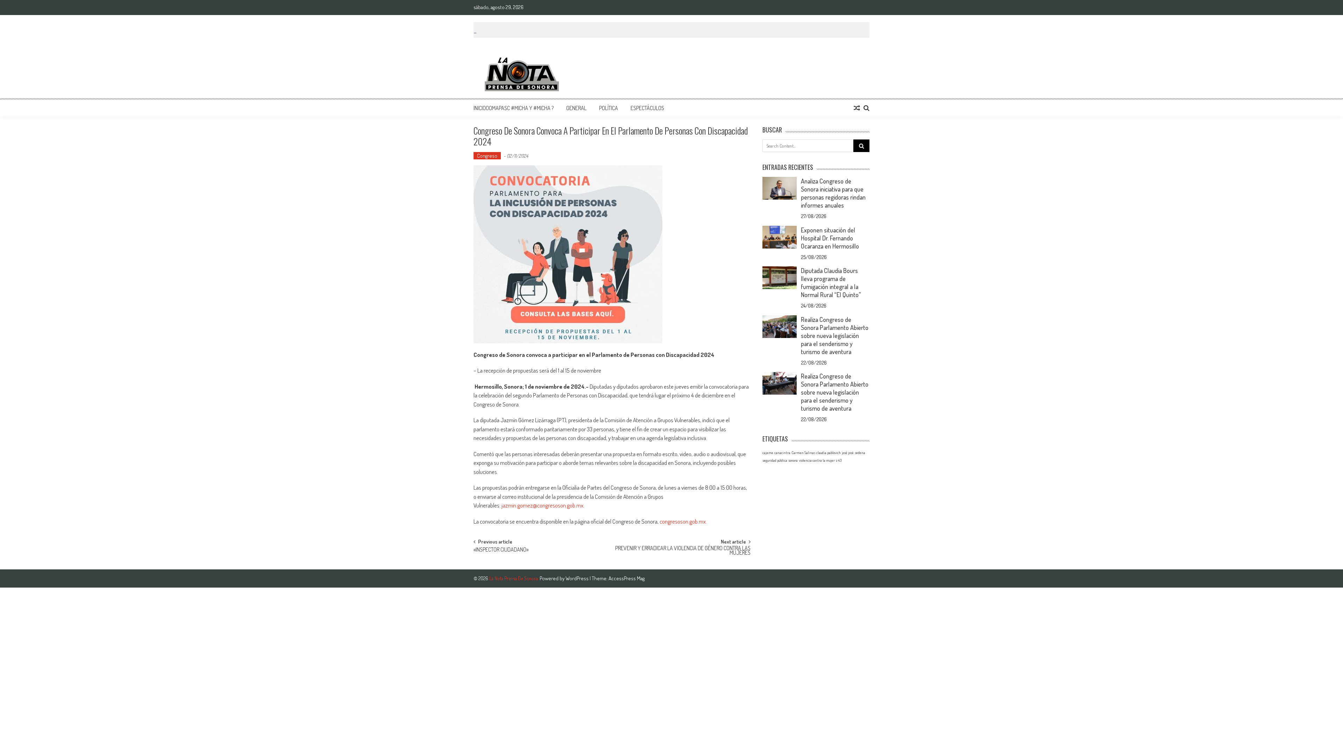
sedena (860, 452)
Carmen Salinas (803, 452)
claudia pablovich (828, 452)
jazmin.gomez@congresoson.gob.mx (542, 505)
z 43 (838, 460)
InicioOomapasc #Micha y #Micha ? (514, 108)
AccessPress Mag (627, 578)
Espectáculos (647, 108)
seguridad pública (774, 460)
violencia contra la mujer (817, 460)
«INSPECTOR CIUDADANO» (501, 550)
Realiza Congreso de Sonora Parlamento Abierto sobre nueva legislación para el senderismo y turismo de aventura (834, 335)
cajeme (767, 452)
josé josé (848, 452)
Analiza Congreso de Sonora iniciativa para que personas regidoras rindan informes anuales (833, 193)
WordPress (578, 578)
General (576, 108)
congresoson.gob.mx (683, 521)
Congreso (487, 155)
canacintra (782, 452)
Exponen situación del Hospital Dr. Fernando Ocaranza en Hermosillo (830, 238)
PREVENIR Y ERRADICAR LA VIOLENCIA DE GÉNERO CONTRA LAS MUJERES (683, 551)
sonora (793, 460)
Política (608, 108)
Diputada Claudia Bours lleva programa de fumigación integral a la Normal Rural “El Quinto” (831, 283)
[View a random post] (857, 108)
